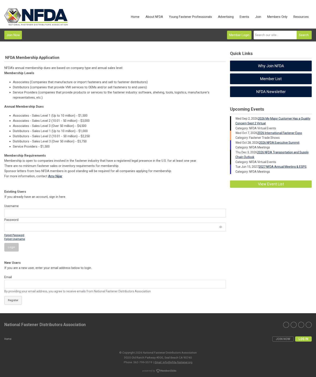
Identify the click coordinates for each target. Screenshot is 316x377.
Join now (283, 339)
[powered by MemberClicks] (158, 371)
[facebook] (301, 325)
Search (304, 35)
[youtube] (309, 325)
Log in (303, 339)
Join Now (13, 35)
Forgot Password (14, 235)
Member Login (239, 35)
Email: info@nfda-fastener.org (173, 362)
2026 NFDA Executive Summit (279, 142)
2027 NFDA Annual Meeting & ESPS (283, 166)
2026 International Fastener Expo (279, 133)
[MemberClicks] (35, 16)
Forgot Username (14, 239)
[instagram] (294, 325)
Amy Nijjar (55, 176)
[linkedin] (286, 325)
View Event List (271, 184)
